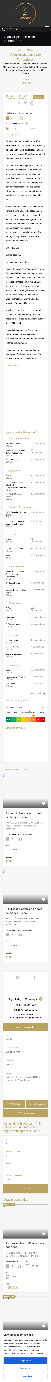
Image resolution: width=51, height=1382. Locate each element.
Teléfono (9, 1060)
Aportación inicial (13, 1152)
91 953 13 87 (12, 29)
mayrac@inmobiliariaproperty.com (25, 1017)
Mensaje (9, 1073)
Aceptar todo (25, 1360)
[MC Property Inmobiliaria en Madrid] (25, 23)
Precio (8, 1140)
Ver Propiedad (25, 801)
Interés (8, 1164)
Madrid (30, 50)
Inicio (20, 50)
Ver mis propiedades (25, 1027)
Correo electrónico (13, 1048)
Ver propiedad (25, 1231)
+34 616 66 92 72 (29, 1010)
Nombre (9, 1035)
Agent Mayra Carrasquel (24, 999)
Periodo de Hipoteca (14, 1176)
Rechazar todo (25, 1376)
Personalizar (25, 1368)
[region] (25, 1356)
